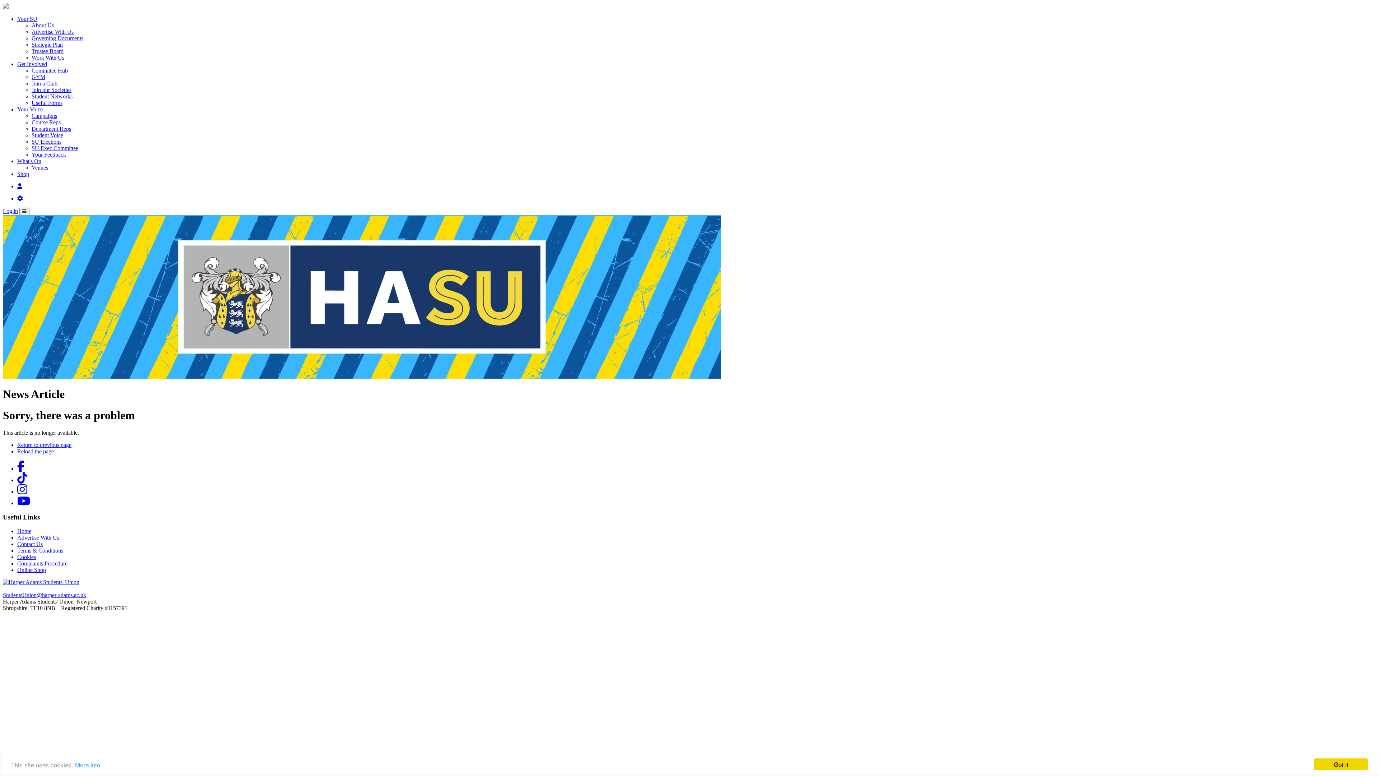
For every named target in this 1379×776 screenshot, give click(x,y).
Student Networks (52, 96)
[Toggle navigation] (24, 211)
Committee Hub (50, 71)
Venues (40, 168)
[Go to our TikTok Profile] (22, 480)
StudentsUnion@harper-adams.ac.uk (44, 595)
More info (87, 764)
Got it (1341, 764)
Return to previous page (44, 445)
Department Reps (51, 129)
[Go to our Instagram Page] (22, 492)
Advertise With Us (53, 32)
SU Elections (46, 142)
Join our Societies (51, 90)
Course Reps (46, 122)
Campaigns (44, 116)
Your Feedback (49, 155)
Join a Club (44, 83)
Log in (10, 211)
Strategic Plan (47, 45)
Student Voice (47, 135)
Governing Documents (57, 38)
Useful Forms (47, 103)
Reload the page (35, 451)
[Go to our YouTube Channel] (23, 503)
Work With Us (48, 58)
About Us (43, 25)
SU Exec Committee (55, 148)
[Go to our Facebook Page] (20, 469)
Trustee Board (48, 51)
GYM (38, 77)
